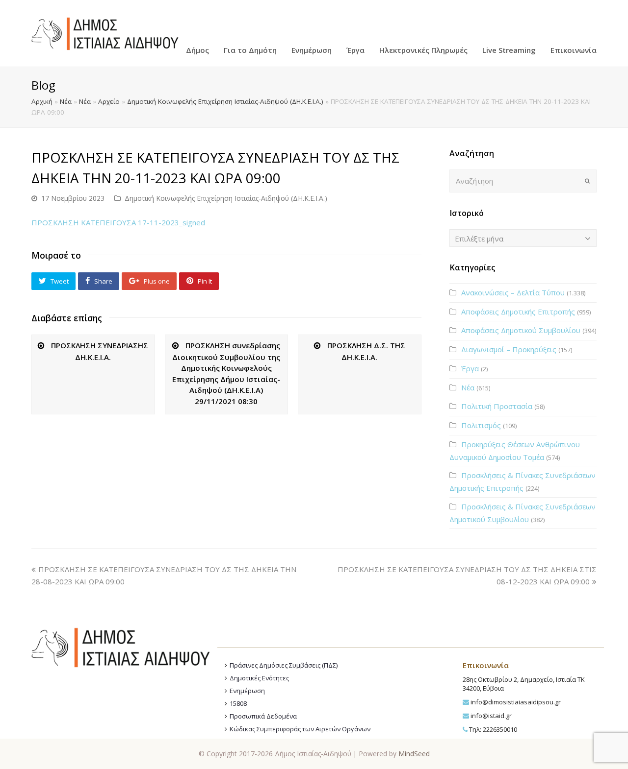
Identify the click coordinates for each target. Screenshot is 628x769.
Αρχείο (109, 101)
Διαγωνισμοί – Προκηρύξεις (508, 349)
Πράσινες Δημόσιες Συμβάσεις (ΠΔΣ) (284, 665)
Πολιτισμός (481, 425)
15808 (238, 703)
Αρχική (41, 101)
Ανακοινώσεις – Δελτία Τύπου (513, 292)
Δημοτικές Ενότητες (259, 677)
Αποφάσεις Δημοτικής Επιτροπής (518, 311)
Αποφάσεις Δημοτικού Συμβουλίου (520, 330)
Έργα (470, 368)
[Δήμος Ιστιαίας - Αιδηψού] (105, 32)
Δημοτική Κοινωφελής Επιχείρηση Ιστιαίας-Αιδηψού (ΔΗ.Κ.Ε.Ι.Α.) (225, 101)
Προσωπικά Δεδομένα (263, 716)
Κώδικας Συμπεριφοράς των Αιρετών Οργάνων (300, 728)
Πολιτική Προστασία (496, 406)
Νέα (66, 101)
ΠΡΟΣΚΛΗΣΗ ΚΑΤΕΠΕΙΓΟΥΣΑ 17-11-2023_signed (118, 222)
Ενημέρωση (247, 690)
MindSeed (414, 753)
